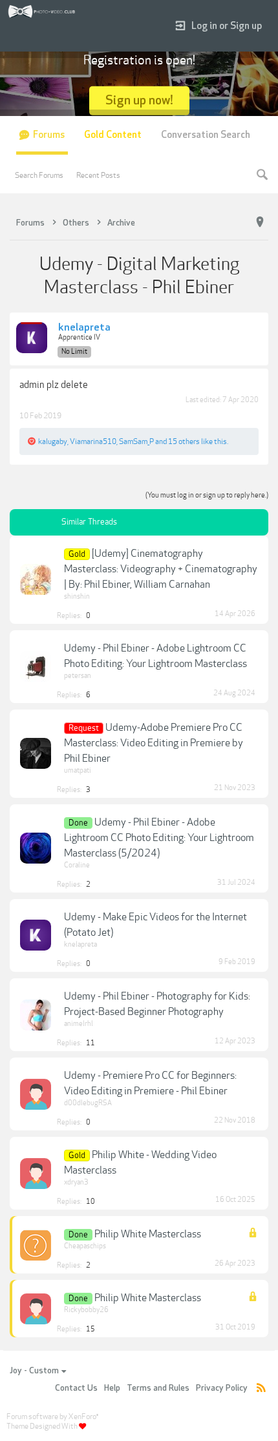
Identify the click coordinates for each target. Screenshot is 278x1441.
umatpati (77, 770)
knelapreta (84, 328)
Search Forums (39, 175)
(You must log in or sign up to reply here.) (206, 495)
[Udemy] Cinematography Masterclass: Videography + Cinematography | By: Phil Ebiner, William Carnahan (160, 569)
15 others (184, 441)
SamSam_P (136, 441)
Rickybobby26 (86, 1310)
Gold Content (113, 135)
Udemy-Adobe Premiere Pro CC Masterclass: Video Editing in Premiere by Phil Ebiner (153, 743)
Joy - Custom (34, 1371)
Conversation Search (205, 135)
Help (112, 1388)
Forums (49, 135)
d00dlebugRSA (88, 1103)
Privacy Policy (222, 1388)
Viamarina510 (93, 441)
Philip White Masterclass (147, 1234)
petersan (77, 676)
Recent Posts (98, 175)
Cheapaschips (85, 1246)
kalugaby (52, 441)
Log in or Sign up (226, 26)
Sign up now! (139, 100)
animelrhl (78, 1024)
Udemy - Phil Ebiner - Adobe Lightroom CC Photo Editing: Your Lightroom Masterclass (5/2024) (159, 838)
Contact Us (76, 1388)
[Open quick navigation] (260, 222)
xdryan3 (76, 1182)
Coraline (77, 865)
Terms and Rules (158, 1388)
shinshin (77, 596)
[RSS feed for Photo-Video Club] (261, 1388)
